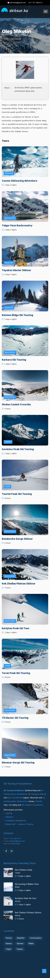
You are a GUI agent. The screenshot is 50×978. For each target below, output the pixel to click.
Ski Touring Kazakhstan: (14, 790)
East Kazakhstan (15, 798)
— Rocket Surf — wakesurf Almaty (18, 824)
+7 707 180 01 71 (15, 838)
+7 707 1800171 (36, 2)
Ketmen (20, 944)
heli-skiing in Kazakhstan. (32, 805)
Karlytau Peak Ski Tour (15, 628)
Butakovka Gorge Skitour (17, 539)
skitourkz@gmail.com (17, 2)
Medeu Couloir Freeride (16, 404)
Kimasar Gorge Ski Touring (18, 763)
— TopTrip (8, 813)
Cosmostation (35, 938)
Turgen (17, 873)
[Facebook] (6, 851)
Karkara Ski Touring (14, 360)
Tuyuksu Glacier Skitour (16, 270)
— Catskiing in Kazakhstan (15, 821)
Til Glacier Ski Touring (15, 718)
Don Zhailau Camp (23, 870)
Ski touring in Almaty (37, 794)
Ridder (17, 887)
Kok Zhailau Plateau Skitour (18, 584)
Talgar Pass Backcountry (17, 225)
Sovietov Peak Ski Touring (18, 449)
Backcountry (22, 801)
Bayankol (20, 938)
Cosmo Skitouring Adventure (19, 181)
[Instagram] (11, 851)
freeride (38, 801)
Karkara (9, 944)
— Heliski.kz (8, 817)
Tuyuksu (20, 949)
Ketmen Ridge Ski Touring (17, 315)
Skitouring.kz (15, 843)
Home (6, 39)
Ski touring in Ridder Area (27, 884)
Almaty (17, 901)
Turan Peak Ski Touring (16, 673)
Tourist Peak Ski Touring (17, 494)
